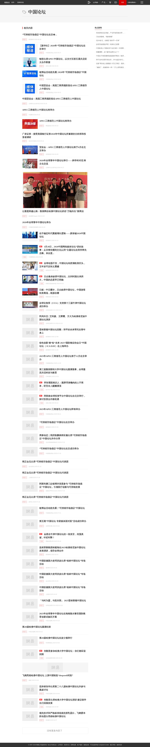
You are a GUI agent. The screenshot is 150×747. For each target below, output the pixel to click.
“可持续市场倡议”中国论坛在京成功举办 (59, 448)
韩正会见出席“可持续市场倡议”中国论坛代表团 (45, 461)
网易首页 (7, 2)
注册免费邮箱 (132, 2)
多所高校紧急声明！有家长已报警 (107, 44)
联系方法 (67, 745)
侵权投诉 (119, 745)
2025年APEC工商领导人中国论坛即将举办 (59, 409)
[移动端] (89, 2)
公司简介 (60, 745)
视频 (24, 257)
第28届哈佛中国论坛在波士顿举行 (55, 638)
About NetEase (52, 745)
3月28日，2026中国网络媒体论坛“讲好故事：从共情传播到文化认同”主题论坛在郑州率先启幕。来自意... (63, 249)
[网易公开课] (96, 2)
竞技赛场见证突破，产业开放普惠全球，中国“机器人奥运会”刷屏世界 (112, 33)
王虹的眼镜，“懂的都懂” (104, 37)
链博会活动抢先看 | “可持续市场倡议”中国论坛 (62, 508)
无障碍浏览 (20, 2)
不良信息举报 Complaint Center (99, 745)
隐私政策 (86, 745)
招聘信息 (73, 745)
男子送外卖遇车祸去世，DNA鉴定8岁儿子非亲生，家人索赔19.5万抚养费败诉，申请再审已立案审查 (112, 60)
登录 (122, 2)
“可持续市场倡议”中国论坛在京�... (39, 34)
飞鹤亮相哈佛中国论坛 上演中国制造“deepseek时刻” (47, 675)
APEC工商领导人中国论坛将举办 (38, 110)
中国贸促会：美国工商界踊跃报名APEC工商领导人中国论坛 (51, 98)
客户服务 (79, 745)
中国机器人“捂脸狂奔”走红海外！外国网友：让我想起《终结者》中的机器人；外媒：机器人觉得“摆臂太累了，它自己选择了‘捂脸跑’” (112, 48)
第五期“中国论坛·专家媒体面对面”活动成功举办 (62, 521)
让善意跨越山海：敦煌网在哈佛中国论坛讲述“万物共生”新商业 (53, 211)
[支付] (110, 2)
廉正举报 (112, 745)
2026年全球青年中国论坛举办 (36, 222)
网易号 (25, 39)
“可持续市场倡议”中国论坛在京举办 (56, 422)
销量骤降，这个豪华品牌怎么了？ (107, 52)
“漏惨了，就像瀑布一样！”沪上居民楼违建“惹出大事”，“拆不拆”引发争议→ (112, 67)
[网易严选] (104, 2)
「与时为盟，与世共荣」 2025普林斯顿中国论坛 (62, 600)
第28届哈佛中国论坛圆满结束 (36, 627)
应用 (12, 2)
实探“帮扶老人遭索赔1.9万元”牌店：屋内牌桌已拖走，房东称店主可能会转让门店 (112, 63)
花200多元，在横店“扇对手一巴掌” (108, 40)
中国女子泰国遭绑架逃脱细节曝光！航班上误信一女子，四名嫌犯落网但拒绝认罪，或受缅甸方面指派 (112, 56)
